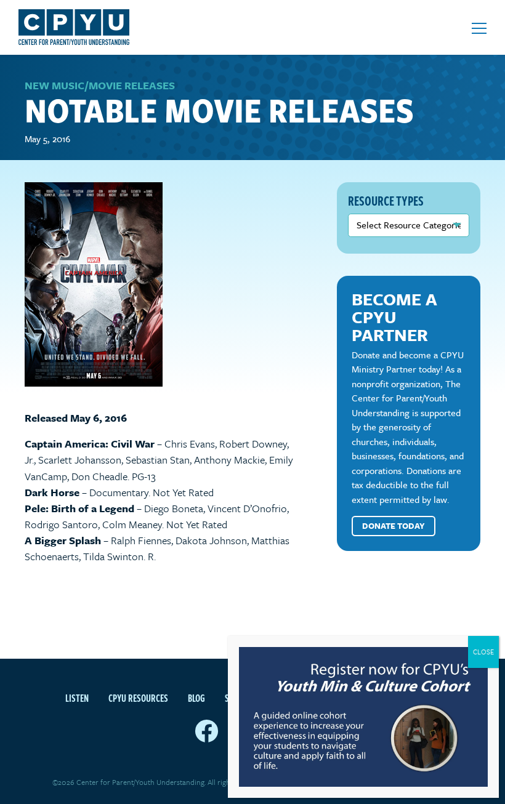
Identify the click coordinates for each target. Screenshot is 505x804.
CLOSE (483, 651)
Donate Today (393, 526)
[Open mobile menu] (479, 28)
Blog (196, 698)
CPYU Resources (138, 698)
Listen (77, 698)
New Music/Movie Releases (100, 85)
